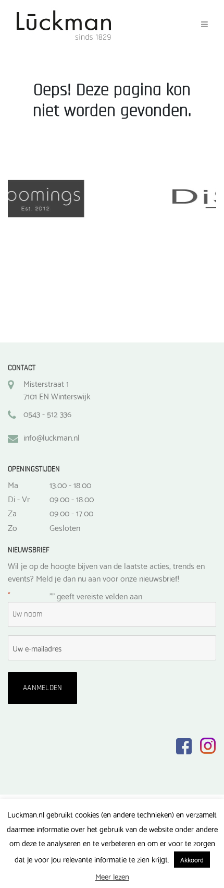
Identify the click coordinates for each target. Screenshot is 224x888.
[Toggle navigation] (204, 24)
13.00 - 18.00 (70, 484)
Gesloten (64, 527)
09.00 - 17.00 (71, 512)
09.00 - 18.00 (71, 498)
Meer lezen (112, 876)
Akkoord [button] (192, 859)
